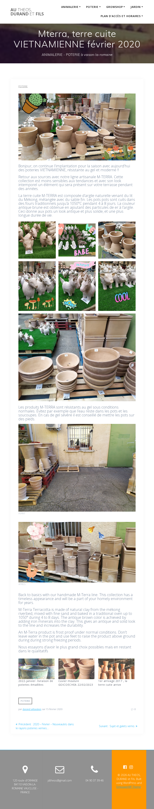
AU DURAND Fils (27, 12)
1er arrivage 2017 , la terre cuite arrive (112, 682)
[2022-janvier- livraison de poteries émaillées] (36, 669)
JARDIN (136, 7)
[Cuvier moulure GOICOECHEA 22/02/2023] (76, 669)
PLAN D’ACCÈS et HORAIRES (121, 16)
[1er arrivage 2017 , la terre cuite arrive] (116, 669)
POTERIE (92, 7)
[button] (37, 240)
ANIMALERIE (70, 7)
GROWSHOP (114, 7)
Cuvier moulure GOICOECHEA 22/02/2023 (75, 682)
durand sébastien (32, 709)
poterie (25, 701)
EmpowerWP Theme (128, 787)
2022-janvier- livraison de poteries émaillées (35, 682)
